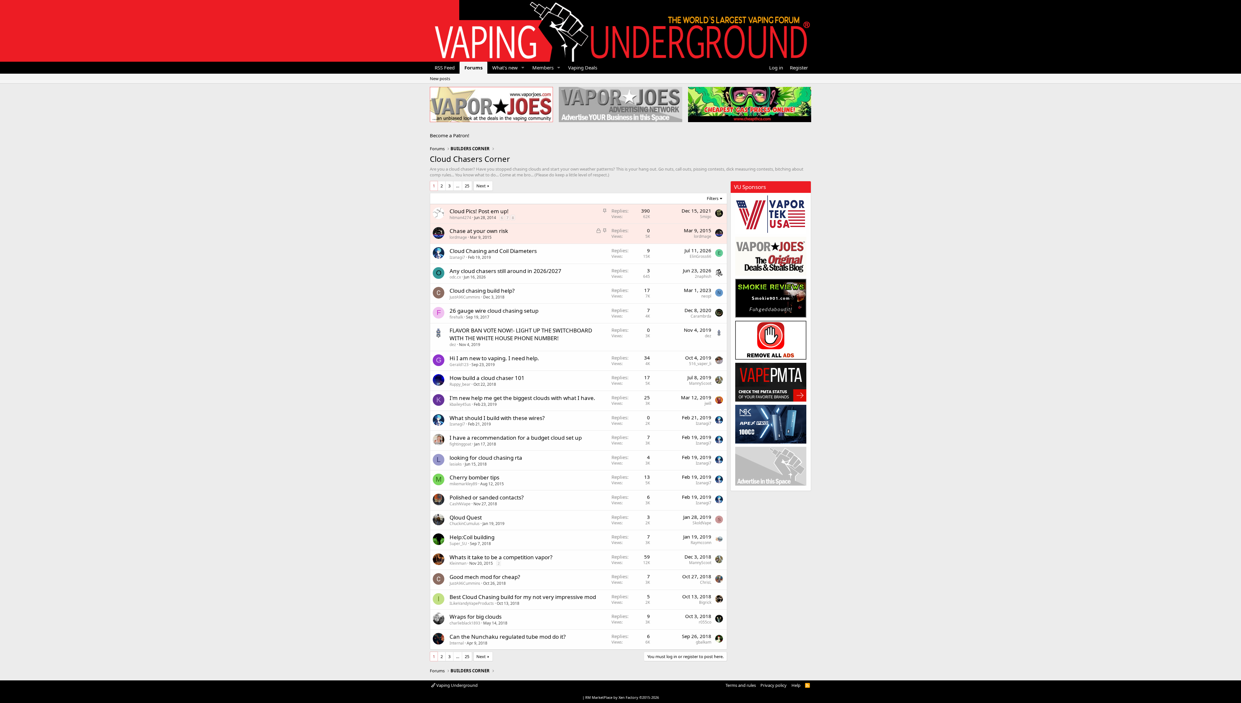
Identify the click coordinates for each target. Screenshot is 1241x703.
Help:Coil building (472, 537)
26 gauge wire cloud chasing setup (494, 310)
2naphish (703, 276)
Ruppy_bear (460, 384)
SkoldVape (702, 523)
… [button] (457, 186)
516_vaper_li (700, 363)
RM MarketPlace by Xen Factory (622, 697)
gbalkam (703, 642)
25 (467, 186)
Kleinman (458, 563)
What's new (505, 67)
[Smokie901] (770, 298)
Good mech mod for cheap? (485, 577)
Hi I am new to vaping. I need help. (494, 358)
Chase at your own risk (479, 231)
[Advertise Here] (770, 466)
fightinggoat (460, 444)
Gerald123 (459, 364)
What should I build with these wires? (497, 418)
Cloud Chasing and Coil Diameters (493, 251)
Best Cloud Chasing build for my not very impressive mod (523, 597)
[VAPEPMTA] (770, 382)
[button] (522, 68)
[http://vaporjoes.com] (491, 104)
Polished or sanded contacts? (487, 497)
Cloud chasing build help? (482, 290)
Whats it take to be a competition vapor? (501, 557)
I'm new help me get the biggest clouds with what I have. (522, 398)
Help (796, 685)
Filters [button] (712, 198)
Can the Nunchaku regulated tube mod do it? (508, 636)
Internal (457, 643)
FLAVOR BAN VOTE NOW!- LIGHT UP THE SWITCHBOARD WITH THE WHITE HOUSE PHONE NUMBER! (521, 334)
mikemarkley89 (463, 484)
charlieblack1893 (465, 623)
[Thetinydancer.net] (770, 424)
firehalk (456, 317)
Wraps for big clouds (476, 616)
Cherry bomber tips (474, 477)
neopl (706, 296)
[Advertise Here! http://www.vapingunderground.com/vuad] (620, 104)
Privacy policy (773, 685)
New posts (440, 78)
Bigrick (705, 602)
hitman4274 (460, 217)
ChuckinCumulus (465, 523)
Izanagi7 (457, 257)
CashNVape (460, 504)
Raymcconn (701, 542)
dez (453, 344)
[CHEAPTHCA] (749, 104)
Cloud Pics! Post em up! (479, 211)
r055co (705, 622)
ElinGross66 (700, 256)
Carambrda (701, 316)
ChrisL (705, 582)
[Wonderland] (770, 214)
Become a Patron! (449, 135)
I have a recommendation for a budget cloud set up (516, 437)
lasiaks (456, 464)
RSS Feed (445, 67)
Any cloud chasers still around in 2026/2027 (505, 271)
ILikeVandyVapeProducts (472, 603)
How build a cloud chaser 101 (487, 378)
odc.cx (455, 277)
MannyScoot (700, 383)
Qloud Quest (466, 517)
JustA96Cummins (465, 297)
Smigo (705, 216)
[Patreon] (770, 340)
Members (543, 67)
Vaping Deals (582, 67)
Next (481, 186)
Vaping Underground (456, 685)
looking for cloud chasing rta (486, 457)
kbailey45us (460, 404)
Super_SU (458, 543)
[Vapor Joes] (770, 256)
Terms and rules (741, 685)
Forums (473, 67)
